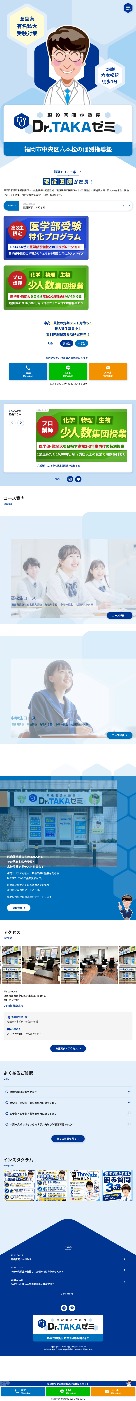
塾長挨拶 (17, 908)
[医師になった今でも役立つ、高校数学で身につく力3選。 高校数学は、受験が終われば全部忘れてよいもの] (51, 1185)
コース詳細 (118, 615)
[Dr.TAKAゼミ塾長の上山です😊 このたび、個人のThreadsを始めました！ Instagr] (84, 1185)
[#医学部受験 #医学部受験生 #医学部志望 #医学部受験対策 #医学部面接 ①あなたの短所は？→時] (117, 1185)
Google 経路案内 (13, 1005)
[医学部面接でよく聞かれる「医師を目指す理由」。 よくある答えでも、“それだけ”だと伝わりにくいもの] (19, 1185)
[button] (123, 206)
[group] (71, 205)
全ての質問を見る (66, 1138)
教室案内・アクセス (67, 1048)
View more (67, 1293)
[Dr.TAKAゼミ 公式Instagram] (70, 479)
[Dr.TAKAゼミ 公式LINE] (78, 479)
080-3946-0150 (78, 383)
